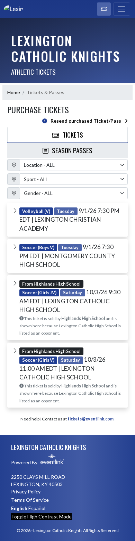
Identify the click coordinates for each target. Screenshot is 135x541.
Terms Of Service (30, 500)
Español (36, 508)
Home (13, 92)
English (19, 508)
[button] (104, 9)
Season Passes (72, 150)
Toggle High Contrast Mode (41, 516)
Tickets (73, 134)
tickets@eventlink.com (91, 418)
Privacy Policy (25, 491)
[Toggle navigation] (121, 9)
